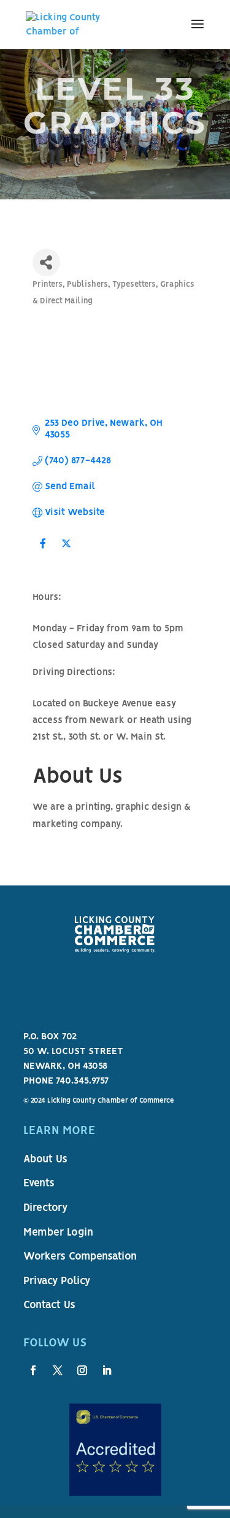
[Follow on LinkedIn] (107, 1370)
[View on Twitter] (66, 552)
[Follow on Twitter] (57, 1370)
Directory (45, 1208)
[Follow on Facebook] (33, 1370)
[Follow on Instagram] (82, 1370)
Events (39, 1183)
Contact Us (49, 1305)
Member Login (58, 1233)
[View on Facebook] (43, 552)
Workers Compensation (80, 1257)
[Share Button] (46, 262)
